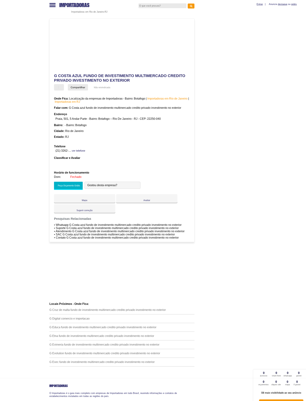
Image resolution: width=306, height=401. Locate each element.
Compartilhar (78, 87)
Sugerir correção (84, 210)
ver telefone (78, 150)
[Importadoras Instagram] (53, 399)
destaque (282, 4)
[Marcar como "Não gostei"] (61, 87)
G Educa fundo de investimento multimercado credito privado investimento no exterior (102, 327)
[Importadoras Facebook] (50, 399)
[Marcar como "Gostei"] (57, 87)
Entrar (260, 4)
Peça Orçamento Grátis (68, 185)
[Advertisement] (120, 46)
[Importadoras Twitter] (52, 399)
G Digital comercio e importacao (69, 318)
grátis (294, 4)
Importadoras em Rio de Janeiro (167, 98)
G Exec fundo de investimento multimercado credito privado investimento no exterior (102, 361)
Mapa (84, 200)
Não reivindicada (102, 87)
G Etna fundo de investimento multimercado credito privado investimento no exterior (101, 335)
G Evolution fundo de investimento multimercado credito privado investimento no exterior (104, 353)
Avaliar (146, 200)
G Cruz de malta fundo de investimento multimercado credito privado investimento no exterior (107, 309)
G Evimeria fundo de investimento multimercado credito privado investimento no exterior (104, 344)
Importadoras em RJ (67, 101)
